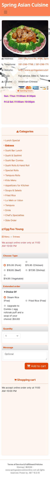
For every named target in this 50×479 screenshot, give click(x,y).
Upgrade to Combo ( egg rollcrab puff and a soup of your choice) (13, 312)
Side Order (11, 220)
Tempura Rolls (12, 175)
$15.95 (14, 265)
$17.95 (37, 270)
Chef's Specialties (14, 215)
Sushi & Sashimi (13, 155)
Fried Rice (10, 195)
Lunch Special (12, 140)
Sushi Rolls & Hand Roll (17, 165)
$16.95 (14, 270)
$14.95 (13, 278)
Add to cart (38, 366)
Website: (8, 70)
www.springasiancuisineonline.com (21, 470)
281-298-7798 (25, 64)
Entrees (9, 145)
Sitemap (20, 467)
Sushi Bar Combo (14, 160)
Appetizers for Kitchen (17, 185)
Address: (8, 58)
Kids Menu (10, 180)
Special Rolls (12, 170)
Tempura (9, 205)
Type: (7, 76)
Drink (8, 210)
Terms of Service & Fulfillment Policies (25, 464)
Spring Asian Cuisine (25, 4)
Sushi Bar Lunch (13, 150)
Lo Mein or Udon (14, 200)
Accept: (8, 87)
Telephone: (9, 64)
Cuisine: (8, 81)
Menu (6, 236)
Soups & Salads (13, 190)
